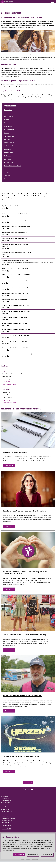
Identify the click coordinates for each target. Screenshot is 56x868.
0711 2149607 (7, 400)
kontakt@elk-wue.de (6, 806)
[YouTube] (24, 789)
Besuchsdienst (15, 6)
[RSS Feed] (28, 789)
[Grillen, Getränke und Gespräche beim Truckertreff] (28, 673)
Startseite (3, 6)
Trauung (6, 172)
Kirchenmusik (7, 156)
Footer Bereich (4, 792)
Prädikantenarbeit (9, 162)
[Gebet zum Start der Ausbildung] (28, 430)
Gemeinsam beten (9, 129)
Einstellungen (32, 854)
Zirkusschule (7, 179)
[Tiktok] (30, 789)
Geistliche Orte (8, 126)
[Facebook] (32, 789)
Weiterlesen (8, 465)
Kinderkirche (7, 149)
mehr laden (27, 782)
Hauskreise (7, 139)
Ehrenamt (7, 123)
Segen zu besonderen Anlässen (12, 165)
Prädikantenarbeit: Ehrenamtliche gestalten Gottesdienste (25, 511)
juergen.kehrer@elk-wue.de (9, 384)
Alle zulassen (18, 854)
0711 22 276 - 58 (6, 828)
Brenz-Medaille (8, 113)
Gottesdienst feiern (9, 136)
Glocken (6, 132)
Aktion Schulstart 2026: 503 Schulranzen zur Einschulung (24, 634)
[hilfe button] (53, 1)
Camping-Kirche (8, 116)
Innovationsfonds (9, 142)
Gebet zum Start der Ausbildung (15, 452)
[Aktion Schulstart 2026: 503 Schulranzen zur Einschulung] (28, 613)
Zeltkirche (7, 175)
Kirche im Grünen (8, 152)
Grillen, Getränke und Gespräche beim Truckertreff (22, 695)
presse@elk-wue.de (6, 825)
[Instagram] (26, 789)
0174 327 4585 (6, 381)
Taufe (6, 169)
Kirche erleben (11, 106)
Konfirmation (7, 159)
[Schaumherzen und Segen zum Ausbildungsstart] (28, 734)
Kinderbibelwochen (9, 146)
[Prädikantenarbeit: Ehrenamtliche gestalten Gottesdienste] (28, 489)
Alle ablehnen (46, 854)
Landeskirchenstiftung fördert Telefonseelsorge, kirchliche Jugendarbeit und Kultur (25, 573)
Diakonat (6, 119)
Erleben (9, 6)
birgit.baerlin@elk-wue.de (9, 402)
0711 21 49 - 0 (5, 809)
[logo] (7, 1)
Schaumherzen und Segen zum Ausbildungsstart (21, 756)
